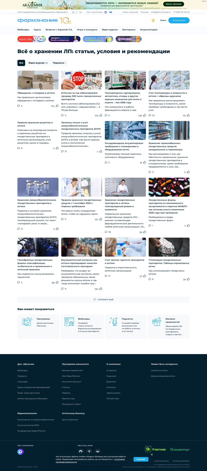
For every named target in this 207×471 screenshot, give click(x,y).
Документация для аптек (163, 376)
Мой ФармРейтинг (71, 376)
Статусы (66, 387)
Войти (163, 20)
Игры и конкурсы (87, 29)
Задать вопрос (113, 393)
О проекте (112, 370)
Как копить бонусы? (71, 382)
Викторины (128, 29)
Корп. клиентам (130, 12)
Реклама (204, 1)
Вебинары (23, 29)
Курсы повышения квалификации (33, 387)
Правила (66, 393)
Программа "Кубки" (71, 404)
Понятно (141, 459)
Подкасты (59, 62)
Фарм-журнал (110, 29)
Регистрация (179, 20)
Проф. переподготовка (28, 393)
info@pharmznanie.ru (161, 12)
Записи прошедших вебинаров (32, 398)
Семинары (22, 382)
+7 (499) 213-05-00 (181, 12)
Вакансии (111, 382)
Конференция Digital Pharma (31, 431)
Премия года (68, 398)
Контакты (111, 387)
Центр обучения (70, 419)
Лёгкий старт (113, 398)
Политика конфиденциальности (157, 461)
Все (21, 62)
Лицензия (111, 376)
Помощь (144, 12)
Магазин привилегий (72, 370)
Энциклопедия (148, 29)
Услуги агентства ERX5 (28, 425)
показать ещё (106, 299)
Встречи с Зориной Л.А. (59, 29)
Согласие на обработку (181, 461)
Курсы (37, 29)
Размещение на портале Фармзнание (35, 419)
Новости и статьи (159, 370)
